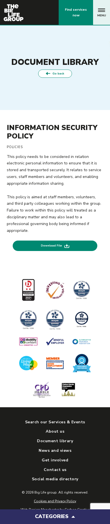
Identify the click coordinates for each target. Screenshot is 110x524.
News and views (55, 450)
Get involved (55, 460)
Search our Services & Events (55, 422)
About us (55, 431)
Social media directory (55, 479)
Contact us (31, 12)
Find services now (76, 12)
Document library (55, 441)
